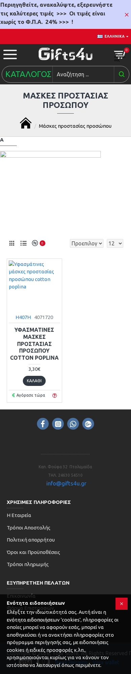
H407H (23, 317)
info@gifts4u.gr (66, 483)
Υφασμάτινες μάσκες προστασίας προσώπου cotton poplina (34, 344)
